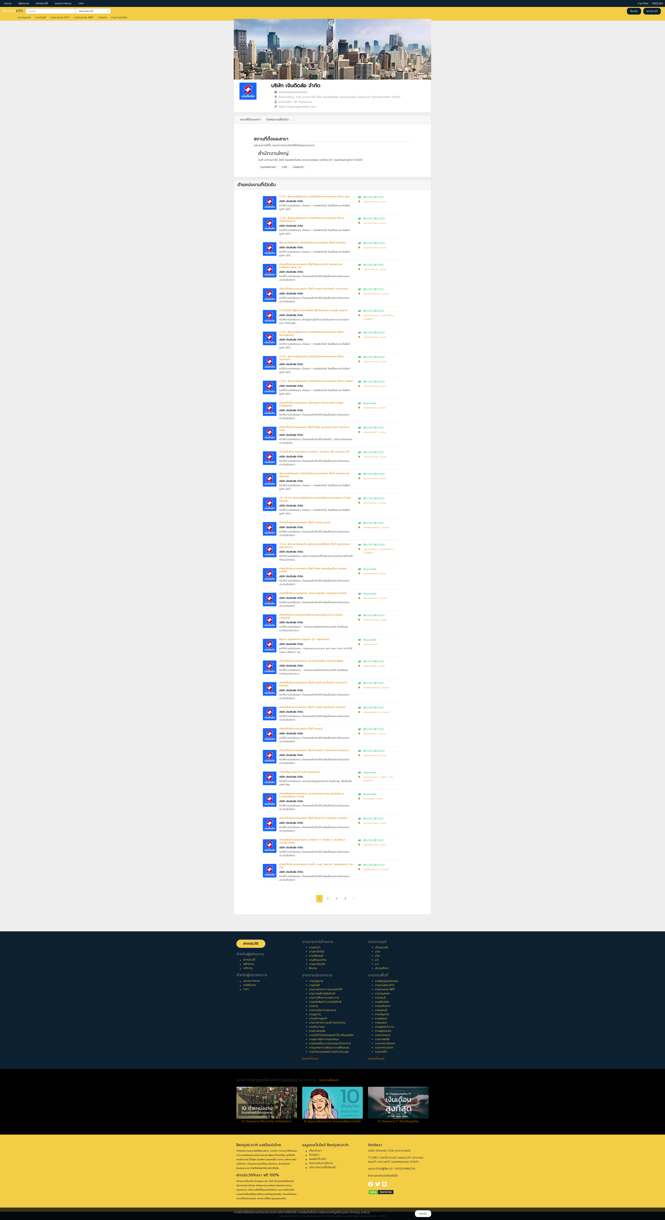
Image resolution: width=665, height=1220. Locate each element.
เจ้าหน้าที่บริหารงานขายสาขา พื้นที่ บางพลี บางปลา (305, 522)
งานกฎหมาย (316, 981)
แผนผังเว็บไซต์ (317, 1159)
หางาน (7, 3)
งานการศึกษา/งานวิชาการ (324, 998)
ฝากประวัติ (42, 3)
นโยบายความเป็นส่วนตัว (322, 1167)
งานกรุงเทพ (24, 17)
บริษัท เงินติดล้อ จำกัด (295, 85)
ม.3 (377, 964)
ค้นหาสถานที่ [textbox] (91, 10)
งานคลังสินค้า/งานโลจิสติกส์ (325, 1002)
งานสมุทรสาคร (383, 1031)
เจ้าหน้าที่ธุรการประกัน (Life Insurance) (299, 772)
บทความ (248, 968)
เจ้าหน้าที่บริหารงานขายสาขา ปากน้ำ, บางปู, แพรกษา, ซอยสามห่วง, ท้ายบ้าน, (316, 866)
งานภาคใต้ (381, 1052)
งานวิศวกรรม (317, 1027)
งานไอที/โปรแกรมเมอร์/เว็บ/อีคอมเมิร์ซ (331, 1035)
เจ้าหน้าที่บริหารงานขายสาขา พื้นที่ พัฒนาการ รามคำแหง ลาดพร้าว (313, 818)
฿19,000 (379, 311)
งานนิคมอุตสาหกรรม (386, 981)
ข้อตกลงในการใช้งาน (321, 1163)
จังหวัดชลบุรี (368, 798)
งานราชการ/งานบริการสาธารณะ (327, 1023)
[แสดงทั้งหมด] (310, 1059)
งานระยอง (381, 1023)
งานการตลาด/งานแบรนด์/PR (325, 989)
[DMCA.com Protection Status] (381, 1192)
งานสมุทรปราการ (384, 1027)
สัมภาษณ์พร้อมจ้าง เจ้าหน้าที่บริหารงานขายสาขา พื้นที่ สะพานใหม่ (312, 242)
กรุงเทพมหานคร (268, 167)
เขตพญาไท (298, 167)
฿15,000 (368, 311)
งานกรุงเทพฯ (382, 993)
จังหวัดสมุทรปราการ (371, 293)
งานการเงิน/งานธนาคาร (322, 1010)
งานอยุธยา (381, 1018)
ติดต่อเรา (314, 1155)
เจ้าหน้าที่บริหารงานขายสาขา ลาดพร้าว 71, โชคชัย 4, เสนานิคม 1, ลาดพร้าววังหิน (312, 841)
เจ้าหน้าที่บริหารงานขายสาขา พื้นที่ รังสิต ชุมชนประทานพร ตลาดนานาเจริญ (314, 428)
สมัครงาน (23, 3)
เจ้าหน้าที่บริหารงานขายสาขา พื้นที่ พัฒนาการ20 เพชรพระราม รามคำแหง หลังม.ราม (310, 266)
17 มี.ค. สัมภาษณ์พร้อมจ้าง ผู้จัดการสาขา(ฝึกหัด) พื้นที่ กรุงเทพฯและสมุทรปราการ (314, 545)
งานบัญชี (40, 17)
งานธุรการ (383, 777)
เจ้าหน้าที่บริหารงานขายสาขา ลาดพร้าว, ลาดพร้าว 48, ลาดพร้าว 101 (314, 452)
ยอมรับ (423, 1213)
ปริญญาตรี (381, 947)
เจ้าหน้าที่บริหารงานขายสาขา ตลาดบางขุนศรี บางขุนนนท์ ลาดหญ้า (313, 593)
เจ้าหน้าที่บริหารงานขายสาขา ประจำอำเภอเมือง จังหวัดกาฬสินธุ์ (311, 661)
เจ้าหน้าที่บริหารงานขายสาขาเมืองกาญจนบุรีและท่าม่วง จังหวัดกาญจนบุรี (311, 616)
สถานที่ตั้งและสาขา (250, 119)
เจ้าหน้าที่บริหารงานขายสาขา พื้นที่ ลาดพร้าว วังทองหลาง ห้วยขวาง (314, 750)
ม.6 (377, 960)
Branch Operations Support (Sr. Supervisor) (304, 639)
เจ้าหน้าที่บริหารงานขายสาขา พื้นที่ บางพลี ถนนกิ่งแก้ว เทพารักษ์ (312, 707)
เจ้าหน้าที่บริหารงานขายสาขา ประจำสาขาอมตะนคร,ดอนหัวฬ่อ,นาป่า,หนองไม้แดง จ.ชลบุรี (311, 795)
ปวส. (377, 952)
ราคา (81, 3)
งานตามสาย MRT (84, 17)
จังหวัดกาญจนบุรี (370, 619)
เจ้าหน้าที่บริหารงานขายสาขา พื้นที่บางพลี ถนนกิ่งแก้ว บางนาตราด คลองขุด (313, 684)
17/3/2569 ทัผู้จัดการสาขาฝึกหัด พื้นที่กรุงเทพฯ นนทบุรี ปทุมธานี (313, 310)
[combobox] (50, 11)
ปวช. (377, 956)
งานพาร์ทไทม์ (316, 952)
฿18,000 (368, 544)
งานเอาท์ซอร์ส (317, 964)
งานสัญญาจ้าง (317, 960)
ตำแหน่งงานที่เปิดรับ (277, 119)
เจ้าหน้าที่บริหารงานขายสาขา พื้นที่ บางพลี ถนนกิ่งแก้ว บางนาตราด (313, 289)
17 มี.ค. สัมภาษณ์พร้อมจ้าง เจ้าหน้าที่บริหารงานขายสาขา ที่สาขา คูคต (314, 196)
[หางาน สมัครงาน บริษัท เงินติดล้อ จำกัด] (248, 91)
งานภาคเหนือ (382, 1039)
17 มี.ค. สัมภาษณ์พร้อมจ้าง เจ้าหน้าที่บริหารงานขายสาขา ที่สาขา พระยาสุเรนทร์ (311, 333)
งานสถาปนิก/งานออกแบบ (324, 1039)
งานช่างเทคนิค (119, 17)
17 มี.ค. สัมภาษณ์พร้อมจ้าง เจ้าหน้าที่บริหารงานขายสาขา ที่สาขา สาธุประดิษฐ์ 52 (311, 219)
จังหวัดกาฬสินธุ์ (369, 665)
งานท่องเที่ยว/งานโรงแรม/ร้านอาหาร (330, 1043)
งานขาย (102, 17)
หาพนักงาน (249, 985)
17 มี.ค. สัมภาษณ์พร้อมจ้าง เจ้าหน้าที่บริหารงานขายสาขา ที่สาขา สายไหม (316, 381)
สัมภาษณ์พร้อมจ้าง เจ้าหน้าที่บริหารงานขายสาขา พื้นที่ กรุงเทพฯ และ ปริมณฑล (314, 475)
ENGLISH (657, 3)
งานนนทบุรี (381, 1010)
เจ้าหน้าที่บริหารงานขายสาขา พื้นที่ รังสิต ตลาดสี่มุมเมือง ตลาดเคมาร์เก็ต (312, 570)
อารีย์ (284, 167)
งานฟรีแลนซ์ (316, 956)
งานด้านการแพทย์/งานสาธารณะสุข (329, 1052)
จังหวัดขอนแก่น (370, 502)
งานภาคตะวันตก (384, 1048)
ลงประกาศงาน (63, 3)
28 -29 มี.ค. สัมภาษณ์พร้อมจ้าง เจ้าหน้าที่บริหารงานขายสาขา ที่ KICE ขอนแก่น (315, 499)
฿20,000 (379, 218)
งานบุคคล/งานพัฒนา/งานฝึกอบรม (329, 1048)
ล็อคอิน (634, 11)
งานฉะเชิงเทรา (383, 1006)
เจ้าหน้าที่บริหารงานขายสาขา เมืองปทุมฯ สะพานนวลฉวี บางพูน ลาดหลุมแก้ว (311, 404)
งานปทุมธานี (382, 1014)
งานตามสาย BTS (59, 17)
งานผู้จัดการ (368, 319)
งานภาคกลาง (382, 1035)
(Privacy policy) (360, 1212)
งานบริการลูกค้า (318, 1018)
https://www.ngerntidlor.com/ (297, 107)
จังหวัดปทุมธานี (370, 407)
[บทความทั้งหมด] (329, 1080)
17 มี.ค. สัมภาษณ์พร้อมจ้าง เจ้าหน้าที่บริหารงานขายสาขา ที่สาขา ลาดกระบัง (311, 358)
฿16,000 (368, 197)
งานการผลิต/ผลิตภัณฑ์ (322, 993)
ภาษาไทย (643, 3)
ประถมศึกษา (382, 968)
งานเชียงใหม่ (382, 1002)
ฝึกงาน (313, 968)
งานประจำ (314, 947)
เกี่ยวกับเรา (315, 1151)
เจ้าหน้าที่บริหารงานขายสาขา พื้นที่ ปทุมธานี (301, 729)
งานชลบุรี (380, 998)
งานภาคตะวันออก (385, 1043)
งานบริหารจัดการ (386, 315)
